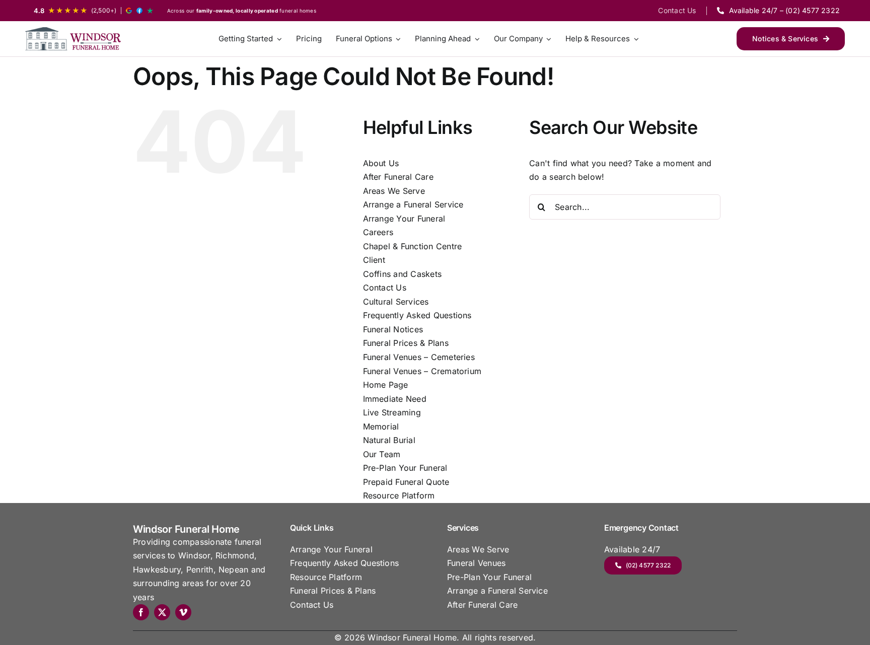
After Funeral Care (398, 177)
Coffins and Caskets (402, 274)
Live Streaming (392, 412)
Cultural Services (396, 302)
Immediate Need (394, 399)
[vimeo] (183, 612)
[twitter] (162, 612)
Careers (378, 232)
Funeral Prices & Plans (406, 343)
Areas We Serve (394, 191)
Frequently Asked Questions (417, 315)
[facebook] (141, 612)
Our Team (382, 454)
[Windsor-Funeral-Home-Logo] (73, 38)
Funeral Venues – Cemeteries (419, 357)
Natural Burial (389, 440)
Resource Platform (399, 495)
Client (374, 260)
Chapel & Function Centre (412, 246)
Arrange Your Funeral (404, 218)
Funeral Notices (393, 329)
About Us (381, 163)
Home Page (385, 385)
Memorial (381, 426)
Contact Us (384, 287)
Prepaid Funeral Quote (406, 482)
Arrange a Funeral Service (413, 204)
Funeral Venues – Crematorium (422, 371)
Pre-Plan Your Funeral (405, 468)
